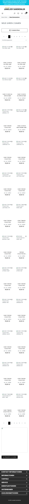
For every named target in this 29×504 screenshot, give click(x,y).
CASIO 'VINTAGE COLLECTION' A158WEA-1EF (21, 379)
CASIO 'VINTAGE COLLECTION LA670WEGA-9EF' (7, 190)
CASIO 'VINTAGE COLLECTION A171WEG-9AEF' (7, 284)
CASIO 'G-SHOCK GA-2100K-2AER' (7, 63)
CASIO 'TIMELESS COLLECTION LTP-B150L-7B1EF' (7, 411)
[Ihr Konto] (22, 13)
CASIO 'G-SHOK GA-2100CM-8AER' (7, 95)
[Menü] (2, 13)
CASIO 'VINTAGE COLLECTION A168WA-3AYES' (7, 347)
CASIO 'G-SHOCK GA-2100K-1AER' (21, 63)
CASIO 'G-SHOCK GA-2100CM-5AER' (21, 95)
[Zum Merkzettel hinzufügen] (12, 47)
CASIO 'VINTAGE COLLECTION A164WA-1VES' (21, 411)
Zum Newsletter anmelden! (10, 457)
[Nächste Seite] (22, 36)
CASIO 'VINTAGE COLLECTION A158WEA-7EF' (7, 126)
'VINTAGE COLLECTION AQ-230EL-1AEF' (21, 253)
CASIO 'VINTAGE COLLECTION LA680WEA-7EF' (7, 158)
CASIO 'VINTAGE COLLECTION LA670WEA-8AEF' (21, 190)
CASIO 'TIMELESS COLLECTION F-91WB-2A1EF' (22, 221)
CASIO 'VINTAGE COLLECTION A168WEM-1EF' (21, 316)
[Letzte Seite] (25, 36)
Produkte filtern (15, 30)
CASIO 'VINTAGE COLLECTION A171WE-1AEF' (21, 284)
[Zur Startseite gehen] (14, 8)
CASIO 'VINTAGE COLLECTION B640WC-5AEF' (7, 253)
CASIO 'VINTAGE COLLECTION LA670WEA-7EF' (7, 221)
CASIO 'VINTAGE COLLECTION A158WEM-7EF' (21, 347)
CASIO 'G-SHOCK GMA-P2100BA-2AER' (22, 126)
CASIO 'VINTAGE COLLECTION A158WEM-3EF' (7, 379)
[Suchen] (14, 13)
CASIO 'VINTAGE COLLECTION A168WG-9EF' (7, 316)
